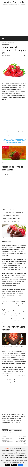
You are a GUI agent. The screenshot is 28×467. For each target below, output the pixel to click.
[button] (2, 38)
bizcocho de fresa (18, 430)
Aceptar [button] (20, 464)
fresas (3, 432)
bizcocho (10, 430)
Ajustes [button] (7, 464)
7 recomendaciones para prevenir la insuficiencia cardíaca (7, 440)
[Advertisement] (14, 22)
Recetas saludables (9, 42)
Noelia (3, 55)
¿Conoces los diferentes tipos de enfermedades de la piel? (21, 441)
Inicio (3, 42)
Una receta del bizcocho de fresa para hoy (14, 50)
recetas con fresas (10, 432)
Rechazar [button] (14, 464)
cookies (7, 448)
